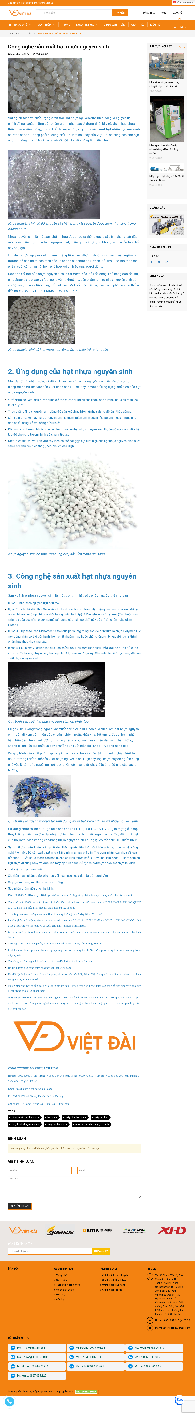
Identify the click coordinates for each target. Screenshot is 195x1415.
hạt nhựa (52, 1117)
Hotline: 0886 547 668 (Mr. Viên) (172, 1320)
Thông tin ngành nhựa (77, 24)
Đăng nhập (149, 12)
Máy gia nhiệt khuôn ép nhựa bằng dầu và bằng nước (163, 149)
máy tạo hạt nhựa (57, 1124)
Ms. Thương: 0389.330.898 (33, 1357)
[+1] (166, 262)
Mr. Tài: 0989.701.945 (148, 1366)
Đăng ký (177, 12)
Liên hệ (155, 24)
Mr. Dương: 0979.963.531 (91, 1347)
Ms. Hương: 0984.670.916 (33, 1366)
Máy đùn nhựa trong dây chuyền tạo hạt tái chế (164, 84)
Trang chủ (20, 24)
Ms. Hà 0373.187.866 (89, 1357)
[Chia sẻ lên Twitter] (159, 262)
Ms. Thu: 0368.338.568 (31, 1347)
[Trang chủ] (20, 12)
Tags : (12, 1111)
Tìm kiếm (120, 12)
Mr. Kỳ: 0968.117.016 (147, 1357)
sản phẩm (180, 27)
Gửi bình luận (20, 1206)
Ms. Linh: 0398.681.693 (90, 1366)
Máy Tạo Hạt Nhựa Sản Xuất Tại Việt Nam (166, 178)
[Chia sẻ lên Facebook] (152, 262)
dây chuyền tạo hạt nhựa (25, 1117)
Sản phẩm (45, 24)
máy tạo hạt (101, 1117)
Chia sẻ (154, 256)
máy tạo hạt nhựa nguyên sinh (92, 1124)
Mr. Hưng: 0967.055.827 (31, 1375)
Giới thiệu (138, 24)
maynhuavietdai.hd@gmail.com (172, 1328)
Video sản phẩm (114, 24)
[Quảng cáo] (166, 225)
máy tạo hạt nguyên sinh (25, 1124)
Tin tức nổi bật (160, 46)
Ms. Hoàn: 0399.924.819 (149, 1347)
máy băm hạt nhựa (76, 1117)
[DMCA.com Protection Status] (87, 1391)
